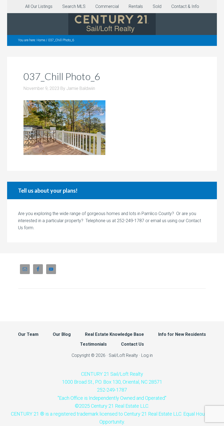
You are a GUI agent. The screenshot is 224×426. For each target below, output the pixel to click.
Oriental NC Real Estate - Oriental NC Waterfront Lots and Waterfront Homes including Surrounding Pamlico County (112, 24)
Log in (147, 355)
